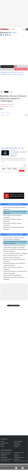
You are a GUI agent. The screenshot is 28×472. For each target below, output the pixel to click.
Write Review (13, 150)
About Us (3, 441)
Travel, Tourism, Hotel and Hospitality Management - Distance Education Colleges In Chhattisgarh (14, 277)
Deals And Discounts (5, 461)
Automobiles (16, 459)
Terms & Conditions (18, 441)
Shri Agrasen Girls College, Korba (11, 148)
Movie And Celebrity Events (7, 459)
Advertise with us (4, 443)
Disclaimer (16, 446)
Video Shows (3, 455)
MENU (3, 109)
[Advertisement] (14, 14)
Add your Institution (21, 69)
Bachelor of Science (18, 74)
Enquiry (2, 444)
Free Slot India (17, 444)
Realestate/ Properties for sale (20, 461)
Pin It (11, 92)
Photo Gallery (17, 455)
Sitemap (2, 446)
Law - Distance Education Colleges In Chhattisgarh (15, 253)
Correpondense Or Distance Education (9, 72)
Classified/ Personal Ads (19, 457)
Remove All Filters (5, 113)
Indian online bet (4, 457)
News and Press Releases (6, 452)
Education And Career (5, 454)
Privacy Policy (17, 443)
